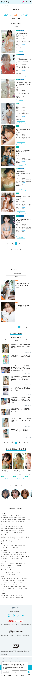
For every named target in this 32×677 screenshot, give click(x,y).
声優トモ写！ (4, 541)
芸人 (15, 588)
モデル (5, 580)
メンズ (5, 597)
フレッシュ (14, 556)
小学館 (9, 519)
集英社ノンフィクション (7, 532)
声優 (13, 580)
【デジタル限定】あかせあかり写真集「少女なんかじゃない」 (23, 172)
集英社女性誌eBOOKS (18, 530)
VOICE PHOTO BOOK (7, 539)
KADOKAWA (18, 515)
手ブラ (5, 595)
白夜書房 (7, 521)
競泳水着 (22, 545)
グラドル (6, 578)
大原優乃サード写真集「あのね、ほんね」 (23, 197)
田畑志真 (18, 87)
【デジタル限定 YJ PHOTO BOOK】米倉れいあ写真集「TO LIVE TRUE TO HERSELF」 (23, 59)
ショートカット (7, 554)
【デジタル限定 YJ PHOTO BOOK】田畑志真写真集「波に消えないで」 (23, 84)
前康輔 (23, 44)
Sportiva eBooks (18, 532)
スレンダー (6, 552)
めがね (5, 547)
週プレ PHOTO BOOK (7, 526)
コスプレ (5, 545)
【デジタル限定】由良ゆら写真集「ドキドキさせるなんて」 (23, 34)
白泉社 (3, 521)
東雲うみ (18, 108)
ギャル (19, 558)
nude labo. (16, 541)
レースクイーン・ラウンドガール (11, 582)
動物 (13, 597)
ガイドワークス (10, 515)
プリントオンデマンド (19, 539)
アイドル (15, 578)
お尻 (23, 552)
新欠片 (28, 519)
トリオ (11, 572)
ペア (4, 572)
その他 (19, 597)
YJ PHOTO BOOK (17, 526)
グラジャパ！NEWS (26, 15)
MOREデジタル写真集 (17, 528)
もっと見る (16, 502)
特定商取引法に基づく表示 (7, 661)
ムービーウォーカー (19, 521)
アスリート (23, 588)
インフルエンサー (8, 586)
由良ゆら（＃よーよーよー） (22, 36)
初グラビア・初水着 (16, 595)
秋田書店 (3, 515)
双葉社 (12, 521)
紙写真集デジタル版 (6, 537)
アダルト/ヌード (5, 590)
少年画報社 (14, 519)
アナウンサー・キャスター (10, 584)
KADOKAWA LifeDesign (7, 517)
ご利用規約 (4, 658)
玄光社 (15, 517)
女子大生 (21, 580)
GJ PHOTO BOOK (6, 528)
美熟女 (23, 563)
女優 (24, 578)
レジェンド (6, 588)
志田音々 (18, 155)
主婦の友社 (4, 519)
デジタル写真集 (6, 15)
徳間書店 (24, 519)
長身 (24, 554)
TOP (2, 5)
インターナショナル (8, 558)
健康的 (5, 556)
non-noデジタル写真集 (7, 530)
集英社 (23, 517)
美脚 (17, 554)
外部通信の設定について (19, 661)
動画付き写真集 (25, 537)
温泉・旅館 (14, 574)
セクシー (6, 567)
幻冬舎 (19, 517)
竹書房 (19, 519)
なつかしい (6, 565)
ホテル (4, 574)
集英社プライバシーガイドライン (14, 658)
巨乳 (16, 552)
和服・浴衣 (15, 547)
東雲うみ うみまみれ (21, 107)
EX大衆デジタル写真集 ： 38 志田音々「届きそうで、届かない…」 (23, 152)
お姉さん (14, 563)
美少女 (5, 563)
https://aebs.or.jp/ (4, 654)
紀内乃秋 (18, 222)
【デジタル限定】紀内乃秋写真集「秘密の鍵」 (23, 220)
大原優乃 (18, 199)
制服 (14, 545)
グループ (20, 572)
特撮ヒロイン (20, 586)
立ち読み (21, 51)
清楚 (14, 567)
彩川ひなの (18, 132)
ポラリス (11, 541)
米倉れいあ (18, 62)
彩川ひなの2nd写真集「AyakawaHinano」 (23, 130)
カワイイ (16, 565)
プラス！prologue (16, 537)
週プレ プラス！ (16, 15)
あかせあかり (18, 175)
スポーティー (25, 556)
